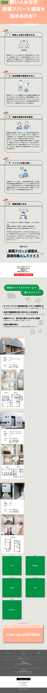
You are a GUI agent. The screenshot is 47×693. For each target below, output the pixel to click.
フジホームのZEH (23, 653)
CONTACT (23, 654)
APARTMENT (39, 653)
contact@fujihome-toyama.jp (25, 666)
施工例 (39, 651)
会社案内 (23, 651)
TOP (7, 651)
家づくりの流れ (8, 653)
